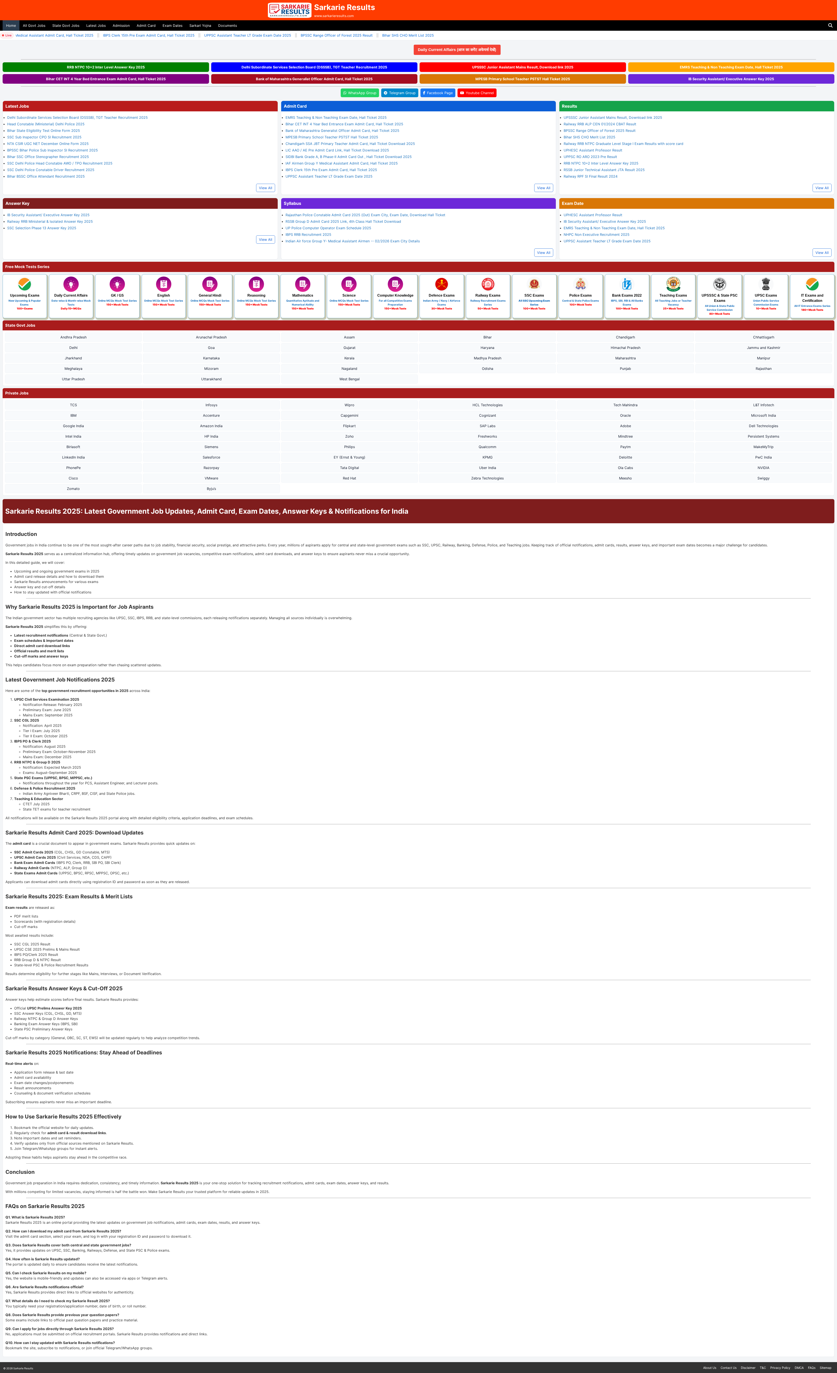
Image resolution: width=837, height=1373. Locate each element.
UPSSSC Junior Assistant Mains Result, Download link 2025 (522, 67)
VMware (211, 478)
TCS (73, 405)
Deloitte (625, 457)
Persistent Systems (763, 436)
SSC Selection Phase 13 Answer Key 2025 (41, 228)
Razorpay (211, 468)
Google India (73, 426)
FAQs (811, 1368)
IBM (73, 415)
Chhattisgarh (763, 337)
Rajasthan (764, 368)
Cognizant (487, 415)
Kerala (349, 358)
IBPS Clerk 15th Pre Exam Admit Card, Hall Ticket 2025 (109, 35)
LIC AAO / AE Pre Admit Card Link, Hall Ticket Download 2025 (337, 150)
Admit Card (146, 25)
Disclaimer (748, 1368)
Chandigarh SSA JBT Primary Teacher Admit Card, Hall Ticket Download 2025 (350, 143)
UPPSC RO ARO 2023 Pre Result (590, 157)
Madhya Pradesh (487, 358)
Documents (227, 25)
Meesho (625, 478)
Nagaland (349, 368)
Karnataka (211, 358)
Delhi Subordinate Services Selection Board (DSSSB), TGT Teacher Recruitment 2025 (314, 67)
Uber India (487, 468)
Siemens (211, 447)
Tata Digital (349, 468)
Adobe (625, 426)
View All (265, 188)
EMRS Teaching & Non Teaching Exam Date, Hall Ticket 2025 (731, 67)
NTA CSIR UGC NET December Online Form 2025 (48, 143)
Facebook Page (440, 93)
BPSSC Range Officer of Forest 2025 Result (297, 35)
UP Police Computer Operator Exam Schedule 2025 (328, 228)
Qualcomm (487, 447)
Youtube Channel (480, 93)
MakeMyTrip (764, 447)
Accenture (211, 415)
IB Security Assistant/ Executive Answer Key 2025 (731, 79)
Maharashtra (625, 358)
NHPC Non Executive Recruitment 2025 (596, 234)
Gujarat (350, 347)
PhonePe (73, 468)
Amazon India (211, 426)
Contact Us (729, 1368)
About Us (709, 1368)
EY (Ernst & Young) (349, 457)
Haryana (487, 347)
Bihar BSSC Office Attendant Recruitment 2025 (46, 176)
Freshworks (487, 436)
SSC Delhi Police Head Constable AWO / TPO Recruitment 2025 (59, 163)
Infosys (211, 405)
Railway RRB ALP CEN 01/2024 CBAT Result (600, 124)
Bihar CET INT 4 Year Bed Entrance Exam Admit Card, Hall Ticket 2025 (106, 79)
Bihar (487, 337)
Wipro (349, 405)
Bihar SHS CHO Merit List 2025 (368, 35)
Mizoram (211, 368)
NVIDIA (763, 468)
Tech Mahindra (625, 405)
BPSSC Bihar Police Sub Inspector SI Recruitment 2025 (52, 150)
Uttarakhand (211, 379)
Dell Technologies (763, 426)
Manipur (763, 358)
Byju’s (211, 488)
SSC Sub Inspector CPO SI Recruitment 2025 (44, 137)
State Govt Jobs (65, 25)
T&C (763, 1368)
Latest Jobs (96, 25)
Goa (211, 347)
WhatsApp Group (362, 93)
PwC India (763, 457)
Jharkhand (73, 358)
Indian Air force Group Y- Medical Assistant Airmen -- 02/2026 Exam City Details (353, 241)
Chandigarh (625, 337)
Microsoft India (763, 415)
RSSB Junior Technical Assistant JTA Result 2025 (604, 170)
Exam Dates (172, 25)
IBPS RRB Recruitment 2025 (308, 234)
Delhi (73, 347)
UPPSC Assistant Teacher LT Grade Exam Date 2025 (207, 35)
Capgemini (349, 415)
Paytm (625, 447)
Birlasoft (73, 447)
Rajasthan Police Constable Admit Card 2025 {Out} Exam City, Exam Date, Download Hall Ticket (365, 215)
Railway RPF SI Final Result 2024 (591, 176)
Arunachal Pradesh (211, 337)
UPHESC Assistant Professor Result (593, 150)
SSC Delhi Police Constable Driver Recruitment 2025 (50, 170)
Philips (349, 447)
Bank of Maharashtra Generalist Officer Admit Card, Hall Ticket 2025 (314, 79)
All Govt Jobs (34, 25)
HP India (211, 436)
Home (11, 25)
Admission (121, 25)
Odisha (487, 368)
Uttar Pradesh (73, 379)
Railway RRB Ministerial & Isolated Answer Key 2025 (50, 221)
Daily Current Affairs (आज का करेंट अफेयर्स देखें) (376, 50)
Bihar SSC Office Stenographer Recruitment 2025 (48, 157)
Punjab (625, 368)
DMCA (799, 1368)
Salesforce (211, 457)
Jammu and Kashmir (763, 347)
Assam (349, 337)
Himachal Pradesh (625, 347)
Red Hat (349, 478)
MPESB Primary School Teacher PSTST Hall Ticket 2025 (522, 79)
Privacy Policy (780, 1368)
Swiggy (763, 478)
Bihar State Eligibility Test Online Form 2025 (43, 130)
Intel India (73, 436)
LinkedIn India (73, 457)
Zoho (349, 436)
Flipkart (349, 426)
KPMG (488, 457)
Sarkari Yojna (200, 25)
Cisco (73, 478)
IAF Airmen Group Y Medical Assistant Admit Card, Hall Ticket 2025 (342, 163)
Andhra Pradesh (73, 337)
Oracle (625, 415)
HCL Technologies (488, 405)
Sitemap (826, 1368)
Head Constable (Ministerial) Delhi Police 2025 (46, 124)
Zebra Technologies (487, 478)
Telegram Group (402, 93)
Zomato (73, 488)
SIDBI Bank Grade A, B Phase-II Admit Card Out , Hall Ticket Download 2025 (349, 157)
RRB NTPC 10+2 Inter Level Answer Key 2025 (106, 67)
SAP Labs (487, 426)
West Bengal (349, 379)
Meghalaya (73, 368)
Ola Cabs (625, 468)
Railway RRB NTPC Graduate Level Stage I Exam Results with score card (623, 143)
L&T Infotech (763, 405)
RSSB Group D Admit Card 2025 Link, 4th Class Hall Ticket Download (343, 221)
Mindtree (625, 436)
